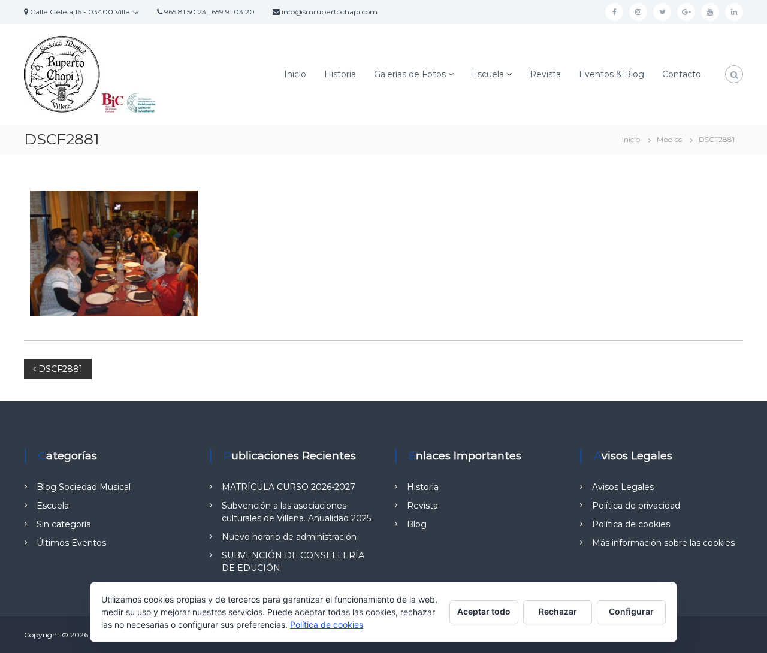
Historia (340, 74)
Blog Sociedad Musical (84, 487)
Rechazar (558, 611)
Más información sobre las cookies (663, 542)
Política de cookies (631, 524)
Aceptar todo (484, 611)
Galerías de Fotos (410, 74)
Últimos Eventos (71, 542)
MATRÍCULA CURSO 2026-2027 (288, 487)
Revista (545, 74)
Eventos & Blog (611, 74)
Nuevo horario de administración (289, 536)
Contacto (681, 74)
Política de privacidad (636, 505)
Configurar (631, 611)
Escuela (488, 74)
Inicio (295, 74)
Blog (417, 524)
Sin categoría (64, 524)
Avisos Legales (623, 487)
